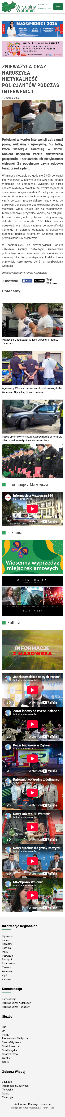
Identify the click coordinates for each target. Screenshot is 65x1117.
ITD (4, 1026)
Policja (5, 1034)
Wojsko (6, 1058)
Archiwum (20, 1104)
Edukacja (7, 1081)
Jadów (6, 940)
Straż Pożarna (10, 1054)
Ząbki (5, 975)
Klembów (7, 944)
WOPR (5, 1061)
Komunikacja (9, 999)
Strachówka (8, 963)
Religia (5, 1093)
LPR (4, 1030)
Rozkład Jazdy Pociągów (16, 1006)
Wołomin (51, 283)
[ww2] (32, 557)
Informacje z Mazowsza (15, 1085)
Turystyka (7, 1089)
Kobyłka (6, 948)
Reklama (46, 1104)
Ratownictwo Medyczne (15, 1038)
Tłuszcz (6, 967)
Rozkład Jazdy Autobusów (17, 1003)
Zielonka (6, 979)
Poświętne (8, 955)
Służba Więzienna (11, 1042)
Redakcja (33, 1104)
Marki (5, 951)
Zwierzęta (7, 1097)
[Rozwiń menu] (58, 6)
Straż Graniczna (11, 1046)
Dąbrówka (7, 936)
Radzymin (7, 959)
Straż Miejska (9, 1050)
